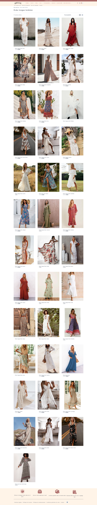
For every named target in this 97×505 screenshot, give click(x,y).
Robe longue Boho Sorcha (20, 193)
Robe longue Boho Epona (20, 266)
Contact (40, 5)
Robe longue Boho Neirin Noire (69, 447)
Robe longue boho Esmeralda (21, 447)
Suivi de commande (34, 5)
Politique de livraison (27, 502)
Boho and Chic (16, 7)
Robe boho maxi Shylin (43, 193)
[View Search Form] (78, 3)
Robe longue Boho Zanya (20, 338)
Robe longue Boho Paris (20, 48)
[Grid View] (80, 15)
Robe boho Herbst (18, 411)
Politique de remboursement (39, 502)
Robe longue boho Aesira (44, 157)
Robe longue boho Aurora (20, 302)
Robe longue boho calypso (20, 229)
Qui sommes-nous (17, 5)
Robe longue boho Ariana (44, 302)
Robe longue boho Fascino (44, 375)
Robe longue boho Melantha (68, 338)
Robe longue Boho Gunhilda (68, 193)
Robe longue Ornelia (67, 157)
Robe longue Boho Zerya (20, 375)
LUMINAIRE (59, 3)
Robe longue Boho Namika (68, 229)
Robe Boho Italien (42, 48)
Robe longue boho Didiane (68, 121)
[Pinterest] (67, 502)
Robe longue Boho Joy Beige (69, 411)
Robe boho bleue (66, 375)
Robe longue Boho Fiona (68, 302)
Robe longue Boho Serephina (45, 84)
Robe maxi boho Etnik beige (20, 484)
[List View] (82, 15)
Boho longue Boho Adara (44, 338)
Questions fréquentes (26, 5)
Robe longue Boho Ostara (68, 48)
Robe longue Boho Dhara (20, 84)
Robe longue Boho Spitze (68, 266)
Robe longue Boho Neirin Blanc (21, 157)
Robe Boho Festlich (67, 84)
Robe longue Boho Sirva (44, 121)
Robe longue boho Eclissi (44, 411)
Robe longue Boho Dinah (44, 266)
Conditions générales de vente (53, 502)
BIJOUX (53, 3)
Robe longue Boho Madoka (20, 121)
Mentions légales (18, 502)
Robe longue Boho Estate (44, 447)
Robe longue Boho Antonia (44, 229)
